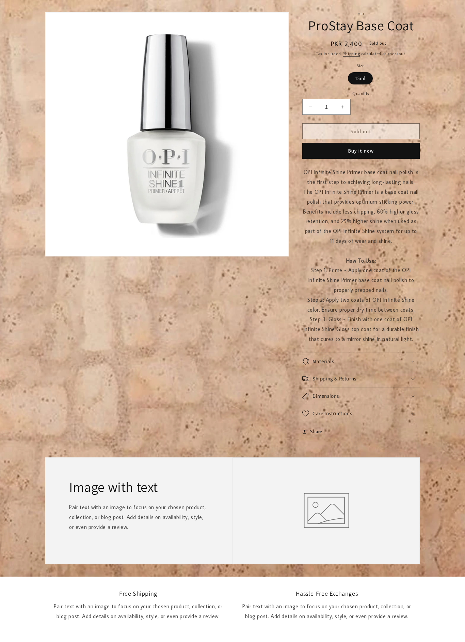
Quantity (360, 93)
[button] (361, 361)
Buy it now (361, 150)
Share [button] (316, 431)
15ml (360, 78)
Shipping (351, 53)
